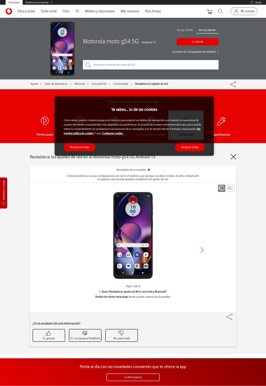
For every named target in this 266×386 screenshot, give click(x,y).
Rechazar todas (79, 147)
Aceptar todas (190, 147)
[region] (134, 126)
